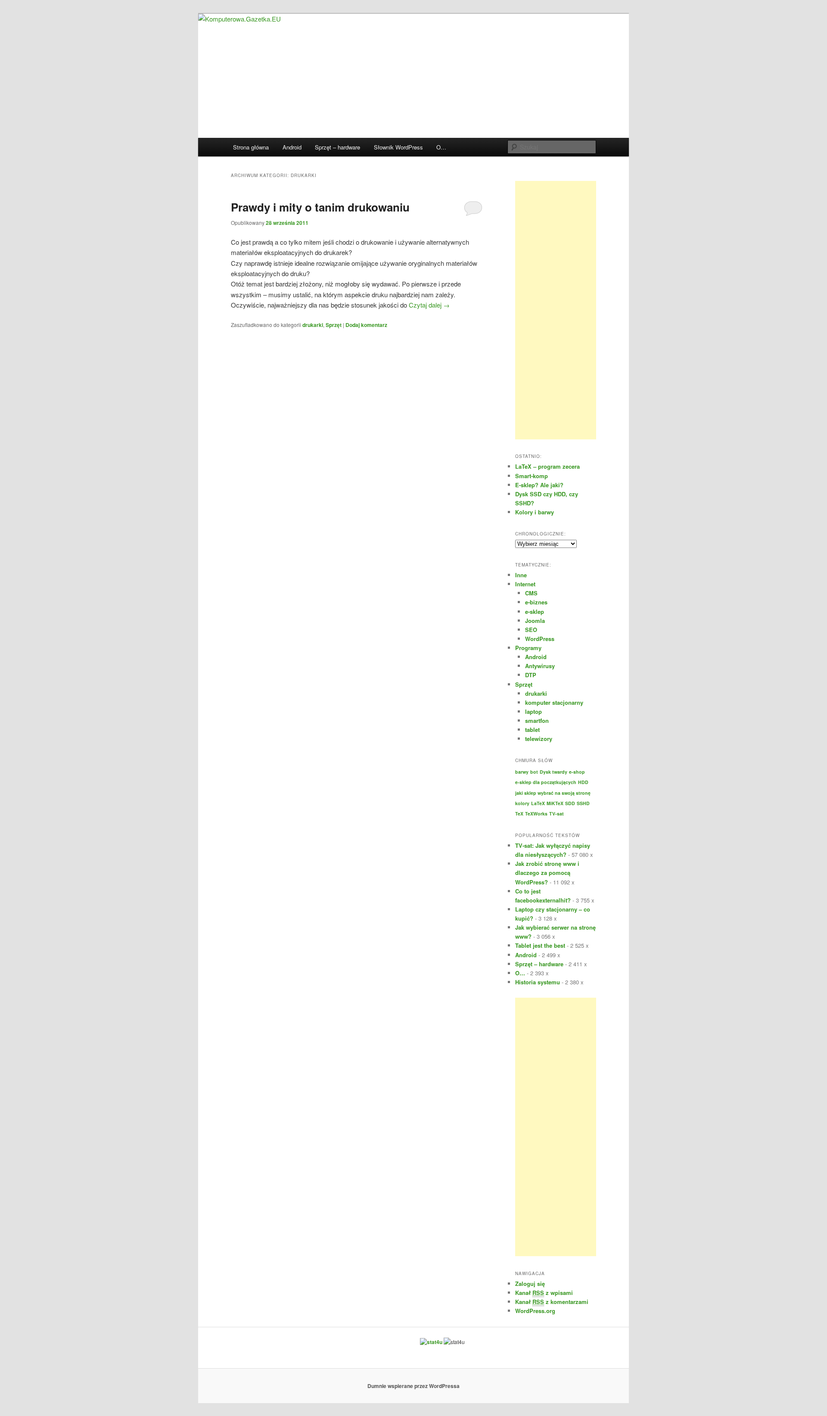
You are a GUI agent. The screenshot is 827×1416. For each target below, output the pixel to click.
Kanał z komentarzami (551, 1302)
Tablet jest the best (540, 945)
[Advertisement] (555, 310)
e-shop (577, 772)
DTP (530, 675)
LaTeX (538, 803)
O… (441, 147)
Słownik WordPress (398, 147)
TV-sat (556, 813)
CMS (531, 593)
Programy (528, 648)
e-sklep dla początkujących (545, 782)
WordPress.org (535, 1311)
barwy (522, 772)
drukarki (312, 325)
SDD (570, 803)
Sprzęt (334, 325)
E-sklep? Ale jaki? (539, 485)
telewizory (538, 738)
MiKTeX (555, 803)
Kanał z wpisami (544, 1292)
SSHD (583, 803)
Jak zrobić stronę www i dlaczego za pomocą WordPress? (547, 872)
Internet (525, 584)
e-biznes (536, 602)
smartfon (537, 720)
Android (292, 147)
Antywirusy (540, 666)
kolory (522, 803)
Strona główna (251, 147)
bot (534, 772)
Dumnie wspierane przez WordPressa (413, 1386)
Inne (521, 575)
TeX (519, 813)
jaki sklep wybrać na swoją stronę (553, 793)
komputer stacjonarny (554, 702)
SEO (531, 630)
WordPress (539, 639)
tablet (532, 729)
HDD (583, 782)
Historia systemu (537, 982)
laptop (533, 711)
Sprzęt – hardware (337, 147)
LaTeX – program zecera (547, 466)
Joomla (535, 620)
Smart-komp (531, 476)
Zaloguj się (530, 1283)
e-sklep (534, 611)
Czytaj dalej (429, 304)
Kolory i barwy (534, 512)
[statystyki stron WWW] (431, 1342)
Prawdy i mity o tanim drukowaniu (320, 207)
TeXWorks (536, 813)
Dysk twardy (553, 772)
